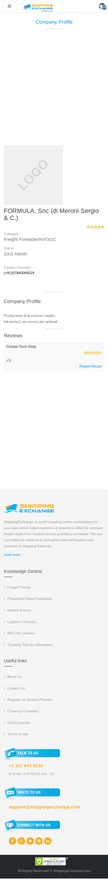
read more (12, 555)
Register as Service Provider (29, 700)
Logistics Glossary (21, 622)
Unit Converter (18, 723)
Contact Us (15, 688)
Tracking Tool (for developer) (29, 645)
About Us (14, 677)
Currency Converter (22, 711)
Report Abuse (90, 366)
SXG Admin (15, 254)
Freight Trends (18, 587)
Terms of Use (17, 734)
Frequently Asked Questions (29, 599)
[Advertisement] (54, 89)
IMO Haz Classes (20, 633)
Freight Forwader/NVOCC (30, 239)
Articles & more (18, 610)
